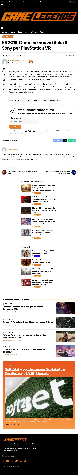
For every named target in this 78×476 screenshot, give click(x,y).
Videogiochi (7, 37)
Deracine (36, 100)
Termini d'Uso (38, 2)
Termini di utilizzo (30, 131)
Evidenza (52, 100)
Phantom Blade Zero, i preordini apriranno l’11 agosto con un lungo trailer (44, 210)
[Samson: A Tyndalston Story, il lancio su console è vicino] (65, 322)
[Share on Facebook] (3, 55)
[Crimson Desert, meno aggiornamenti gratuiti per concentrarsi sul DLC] (65, 336)
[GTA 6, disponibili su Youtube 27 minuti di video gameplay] (65, 351)
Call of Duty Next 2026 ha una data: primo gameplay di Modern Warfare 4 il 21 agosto (44, 199)
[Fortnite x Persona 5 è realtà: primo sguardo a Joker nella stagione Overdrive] (26, 282)
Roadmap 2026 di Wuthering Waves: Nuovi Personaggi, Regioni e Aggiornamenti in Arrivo (44, 221)
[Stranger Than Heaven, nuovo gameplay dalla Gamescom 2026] (65, 308)
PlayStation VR (20, 100)
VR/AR (29, 100)
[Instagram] (12, 461)
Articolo (10, 365)
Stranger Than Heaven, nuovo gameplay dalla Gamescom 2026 (23, 307)
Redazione (9, 424)
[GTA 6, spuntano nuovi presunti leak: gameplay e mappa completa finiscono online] (26, 232)
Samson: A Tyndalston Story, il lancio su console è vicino (28, 322)
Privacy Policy (27, 2)
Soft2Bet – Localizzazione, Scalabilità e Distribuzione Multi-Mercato (35, 371)
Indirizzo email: (15, 118)
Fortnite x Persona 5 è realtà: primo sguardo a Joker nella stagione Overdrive (42, 282)
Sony (59, 100)
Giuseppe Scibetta (15, 60)
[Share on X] (6, 55)
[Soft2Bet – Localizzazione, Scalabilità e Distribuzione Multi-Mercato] (39, 397)
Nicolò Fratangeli (9, 312)
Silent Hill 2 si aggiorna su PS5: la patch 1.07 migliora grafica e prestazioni (43, 271)
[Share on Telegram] (13, 55)
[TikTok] (16, 461)
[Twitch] (21, 461)
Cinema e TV (37, 255)
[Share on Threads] (17, 55)
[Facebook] (3, 461)
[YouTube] (8, 461)
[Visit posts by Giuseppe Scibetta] (4, 149)
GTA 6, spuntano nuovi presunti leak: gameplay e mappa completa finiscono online (43, 232)
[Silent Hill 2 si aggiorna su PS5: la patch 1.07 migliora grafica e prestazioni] (26, 271)
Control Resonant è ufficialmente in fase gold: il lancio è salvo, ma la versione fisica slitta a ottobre (44, 188)
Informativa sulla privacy (16, 133)
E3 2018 (44, 100)
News (31, 60)
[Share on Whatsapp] (10, 55)
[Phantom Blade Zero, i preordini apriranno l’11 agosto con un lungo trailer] (26, 210)
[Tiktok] (25, 461)
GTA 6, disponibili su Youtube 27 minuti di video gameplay (24, 350)
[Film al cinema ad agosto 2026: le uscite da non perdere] (26, 253)
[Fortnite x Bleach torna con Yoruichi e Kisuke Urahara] (26, 262)
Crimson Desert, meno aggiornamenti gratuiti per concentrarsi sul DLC (25, 336)
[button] (72, 2)
